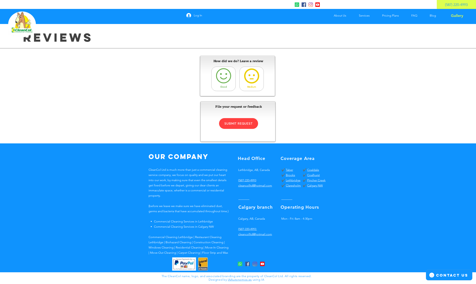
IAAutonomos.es (240, 279)
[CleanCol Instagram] (310, 4)
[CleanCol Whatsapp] (297, 4)
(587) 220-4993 (247, 180)
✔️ (283, 170)
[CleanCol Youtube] (317, 4)
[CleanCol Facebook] (304, 4)
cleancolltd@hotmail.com (255, 234)
